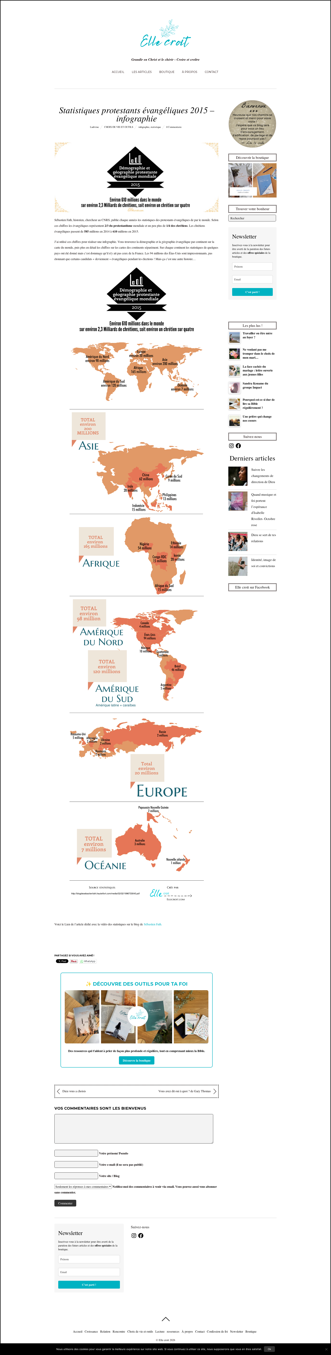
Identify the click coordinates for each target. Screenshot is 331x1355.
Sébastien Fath (152, 924)
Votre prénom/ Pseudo (113, 1153)
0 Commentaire (174, 127)
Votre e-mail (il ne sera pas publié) (121, 1164)
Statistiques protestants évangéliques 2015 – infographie (136, 114)
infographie (143, 127)
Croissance (91, 1331)
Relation (105, 1331)
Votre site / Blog (109, 1176)
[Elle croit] (165, 49)
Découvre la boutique (137, 1060)
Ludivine (94, 127)
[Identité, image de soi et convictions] (237, 567)
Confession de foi (217, 1331)
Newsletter (236, 1331)
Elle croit (164, 1340)
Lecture (160, 1331)
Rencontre (119, 1331)
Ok (269, 1349)
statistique (156, 127)
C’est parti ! (252, 292)
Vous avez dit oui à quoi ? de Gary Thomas (184, 1091)
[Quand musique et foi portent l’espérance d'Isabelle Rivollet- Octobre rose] (237, 501)
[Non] (326, 1349)
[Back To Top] (166, 1319)
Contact (211, 72)
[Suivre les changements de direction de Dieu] (237, 477)
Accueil (118, 72)
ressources (173, 1331)
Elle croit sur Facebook (252, 587)
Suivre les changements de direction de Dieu (263, 475)
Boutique (167, 72)
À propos (189, 72)
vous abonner (208, 1186)
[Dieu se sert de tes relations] (237, 542)
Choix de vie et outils (118, 127)
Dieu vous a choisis (74, 1091)
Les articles (142, 72)
